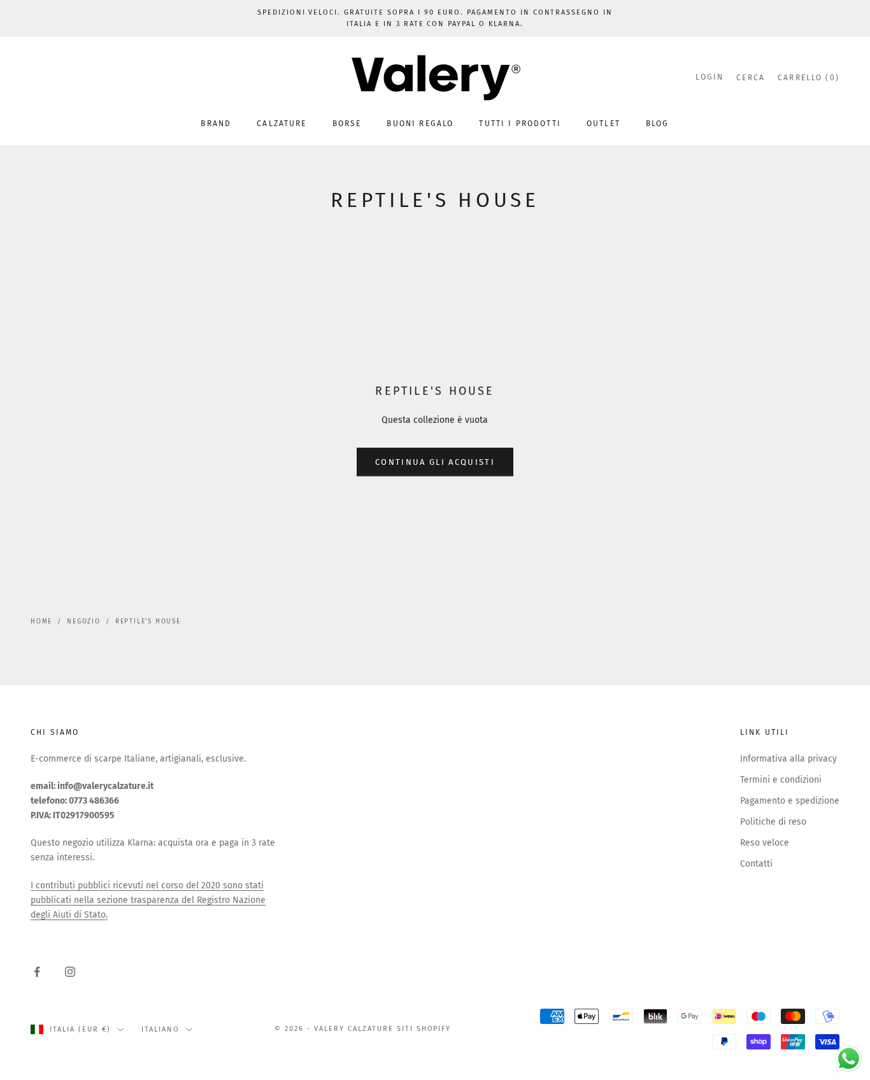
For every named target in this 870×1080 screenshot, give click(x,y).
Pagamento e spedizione (789, 800)
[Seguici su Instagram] (70, 971)
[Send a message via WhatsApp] (849, 1059)
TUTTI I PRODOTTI (520, 123)
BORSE (347, 123)
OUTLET (603, 123)
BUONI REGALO (420, 123)
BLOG (657, 123)
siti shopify (424, 1029)
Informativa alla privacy (788, 758)
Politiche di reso (773, 821)
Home (41, 621)
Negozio (84, 621)
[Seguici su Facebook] (37, 971)
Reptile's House (148, 621)
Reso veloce (764, 842)
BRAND (216, 123)
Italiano (160, 1029)
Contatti (756, 863)
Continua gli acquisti (435, 462)
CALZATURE (281, 123)
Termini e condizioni (781, 779)
